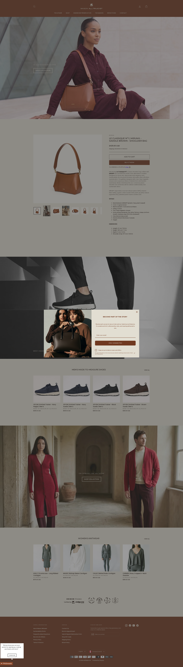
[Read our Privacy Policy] (134, 353)
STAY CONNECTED (115, 343)
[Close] (137, 312)
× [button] (22, 642)
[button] (14, 663)
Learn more (12, 655)
